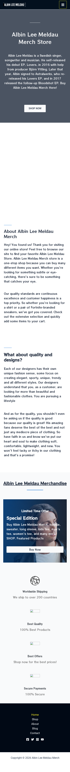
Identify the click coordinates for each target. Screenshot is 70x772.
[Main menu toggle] (63, 5)
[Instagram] (37, 739)
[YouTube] (42, 739)
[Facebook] (27, 739)
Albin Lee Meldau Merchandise (35, 483)
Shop (35, 719)
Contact (35, 733)
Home (35, 714)
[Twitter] (32, 739)
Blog (35, 728)
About (35, 723)
